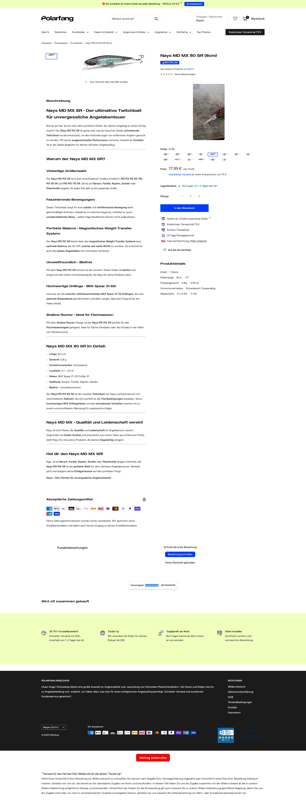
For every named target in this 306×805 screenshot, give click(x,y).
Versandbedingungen (240, 702)
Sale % (45, 32)
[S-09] (165, 160)
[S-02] (177, 154)
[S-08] (248, 154)
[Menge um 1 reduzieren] (182, 196)
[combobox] (131, 19)
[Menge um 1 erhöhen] (199, 196)
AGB (230, 697)
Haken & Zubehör (104, 32)
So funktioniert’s (194, 4)
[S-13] (213, 160)
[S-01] (165, 154)
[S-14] (224, 160)
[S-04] (201, 154)
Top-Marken (204, 32)
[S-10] (177, 160)
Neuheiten (61, 32)
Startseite (46, 43)
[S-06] (224, 154)
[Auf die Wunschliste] (142, 56)
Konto (200, 20)
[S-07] (236, 154)
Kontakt (232, 707)
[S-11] (189, 160)
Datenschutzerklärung (240, 691)
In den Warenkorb (184, 208)
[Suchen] (156, 18)
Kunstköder (78, 32)
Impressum (234, 712)
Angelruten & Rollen (134, 32)
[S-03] (189, 154)
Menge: (164, 196)
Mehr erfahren (198, 241)
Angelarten (161, 32)
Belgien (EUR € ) (51, 727)
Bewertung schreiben (180, 554)
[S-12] (201, 160)
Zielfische (182, 32)
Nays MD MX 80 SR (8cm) (99, 43)
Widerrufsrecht (236, 686)
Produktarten (61, 43)
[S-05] (213, 154)
